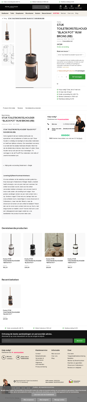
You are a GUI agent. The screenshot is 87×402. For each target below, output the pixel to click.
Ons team (71, 353)
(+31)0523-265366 (69, 124)
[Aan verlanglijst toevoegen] (57, 84)
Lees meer (65, 67)
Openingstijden (64, 119)
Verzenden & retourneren (40, 359)
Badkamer (5, 13)
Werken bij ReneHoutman (76, 360)
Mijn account (55, 353)
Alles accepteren (29, 399)
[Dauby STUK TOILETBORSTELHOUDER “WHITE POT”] (11, 245)
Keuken (37, 13)
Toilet (12, 13)
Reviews (20, 108)
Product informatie (9, 108)
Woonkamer (29, 13)
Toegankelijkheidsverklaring (76, 356)
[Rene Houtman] (15, 7)
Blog (76, 13)
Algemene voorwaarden (40, 363)
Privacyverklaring (41, 367)
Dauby (59, 22)
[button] (48, 55)
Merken (63, 13)
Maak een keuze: (63, 51)
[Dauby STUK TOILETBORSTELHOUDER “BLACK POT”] (32, 245)
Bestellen (70, 358)
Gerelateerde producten (33, 108)
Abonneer (80, 340)
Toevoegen (78, 77)
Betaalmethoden (41, 356)
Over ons (71, 13)
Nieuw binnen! (46, 13)
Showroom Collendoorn (75, 365)
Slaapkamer (20, 13)
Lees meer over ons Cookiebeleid (44, 394)
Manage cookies (59, 399)
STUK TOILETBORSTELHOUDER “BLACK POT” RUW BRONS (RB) (26, 18)
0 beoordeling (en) (67, 41)
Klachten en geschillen (75, 363)
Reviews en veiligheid (74, 367)
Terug (5, 18)
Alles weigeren (44, 399)
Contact (38, 353)
